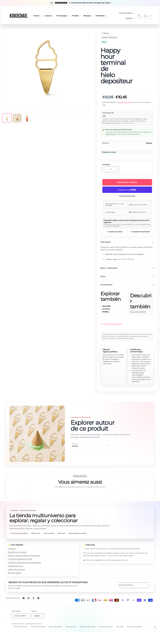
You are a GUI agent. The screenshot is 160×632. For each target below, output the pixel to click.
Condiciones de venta (106, 626)
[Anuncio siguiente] (123, 3)
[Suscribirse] (148, 585)
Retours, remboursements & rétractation (24, 555)
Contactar (12, 549)
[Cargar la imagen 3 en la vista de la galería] (26, 118)
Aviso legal (120, 626)
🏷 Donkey (105, 33)
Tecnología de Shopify (33, 624)
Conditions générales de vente (20, 559)
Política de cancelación (134, 626)
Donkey (149, 143)
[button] (151, 15)
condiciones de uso (15, 566)
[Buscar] (139, 15)
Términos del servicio (55, 626)
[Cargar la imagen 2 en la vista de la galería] (17, 118)
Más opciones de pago (127, 196)
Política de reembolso (21, 626)
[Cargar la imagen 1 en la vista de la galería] (7, 118)
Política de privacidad (38, 626)
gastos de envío (125, 102)
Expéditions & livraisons (17, 552)
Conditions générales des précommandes (24, 562)
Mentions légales (14, 573)
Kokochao (21, 624)
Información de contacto (87, 626)
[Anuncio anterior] (36, 3)
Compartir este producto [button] (112, 324)
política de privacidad (16, 569)
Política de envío (71, 626)
